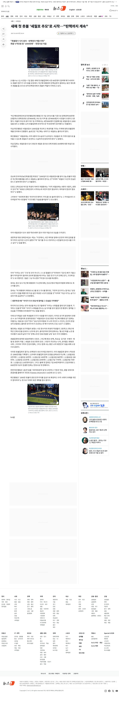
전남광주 (55, 618)
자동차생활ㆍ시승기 (45, 662)
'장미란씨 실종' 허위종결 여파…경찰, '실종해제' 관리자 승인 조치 (93, 96)
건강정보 (42, 650)
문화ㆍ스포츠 (82, 609)
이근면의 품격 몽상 (94, 438)
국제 (41, 596)
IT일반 (16, 643)
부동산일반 (4, 636)
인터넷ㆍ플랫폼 (18, 636)
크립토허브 (39, 10)
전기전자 (106, 604)
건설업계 (3, 646)
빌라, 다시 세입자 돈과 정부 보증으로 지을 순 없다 (98, 452)
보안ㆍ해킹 (17, 646)
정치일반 (3, 606)
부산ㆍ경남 (56, 623)
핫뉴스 (83, 268)
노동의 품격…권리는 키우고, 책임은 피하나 (97, 441)
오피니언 (84, 413)
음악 (54, 643)
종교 (41, 641)
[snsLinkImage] (105, 691)
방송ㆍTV (55, 639)
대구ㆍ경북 (56, 620)
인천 (54, 606)
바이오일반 (30, 643)
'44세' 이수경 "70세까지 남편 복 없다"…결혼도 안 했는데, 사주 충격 (99, 300)
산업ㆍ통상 (30, 604)
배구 (67, 646)
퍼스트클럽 (107, 650)
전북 (54, 616)
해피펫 (47, 10)
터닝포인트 (107, 646)
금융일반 (93, 600)
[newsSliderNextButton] (107, 64)
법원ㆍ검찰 (17, 602)
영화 (54, 641)
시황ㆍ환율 (94, 611)
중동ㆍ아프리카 (44, 609)
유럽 (41, 606)
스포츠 (83, 189)
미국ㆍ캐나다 (43, 602)
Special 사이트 (109, 633)
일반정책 (3, 639)
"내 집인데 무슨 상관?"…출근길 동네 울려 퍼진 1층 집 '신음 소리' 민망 (99, 283)
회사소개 (43, 673)
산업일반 (106, 600)
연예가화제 (56, 636)
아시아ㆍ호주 (43, 604)
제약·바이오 (30, 639)
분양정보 (3, 641)
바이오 (29, 633)
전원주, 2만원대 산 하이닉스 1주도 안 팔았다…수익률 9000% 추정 (99, 291)
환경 (15, 611)
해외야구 (68, 639)
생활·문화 (43, 633)
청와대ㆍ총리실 (5, 600)
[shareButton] (3, 29)
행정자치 (55, 600)
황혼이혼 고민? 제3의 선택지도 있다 (98, 431)
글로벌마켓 (94, 639)
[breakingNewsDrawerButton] (6, 6)
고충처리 (75, 673)
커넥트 (112, 6)
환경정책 (29, 613)
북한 (79, 596)
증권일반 (93, 609)
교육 (15, 604)
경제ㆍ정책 (30, 600)
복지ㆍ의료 (30, 636)
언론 (41, 648)
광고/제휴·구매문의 (54, 673)
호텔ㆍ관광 (107, 620)
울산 (54, 625)
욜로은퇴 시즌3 (93, 427)
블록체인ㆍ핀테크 (96, 616)
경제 (28, 596)
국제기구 (42, 618)
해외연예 (55, 646)
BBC (92, 636)
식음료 (106, 618)
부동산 (3, 633)
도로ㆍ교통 (43, 657)
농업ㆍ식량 (30, 611)
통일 (67, 602)
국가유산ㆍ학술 (44, 643)
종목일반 (68, 652)
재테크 (93, 613)
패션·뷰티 (107, 616)
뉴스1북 (106, 648)
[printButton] (3, 44)
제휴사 (93, 633)
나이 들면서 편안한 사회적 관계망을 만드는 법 (98, 421)
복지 (15, 606)
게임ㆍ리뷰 (17, 648)
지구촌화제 (43, 623)
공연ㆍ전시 (43, 636)
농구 (67, 648)
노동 (15, 609)
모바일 (16, 641)
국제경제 (42, 613)
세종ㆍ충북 (56, 611)
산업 (105, 596)
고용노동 (29, 609)
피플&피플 (43, 620)
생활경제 (106, 613)
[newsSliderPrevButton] (102, 64)
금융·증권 (94, 596)
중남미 (42, 611)
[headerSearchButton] (8, 6)
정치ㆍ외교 (81, 600)
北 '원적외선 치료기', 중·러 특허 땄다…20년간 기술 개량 (60, 2)
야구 (67, 636)
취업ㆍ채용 (107, 623)
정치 (2, 596)
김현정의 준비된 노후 (94, 417)
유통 (105, 611)
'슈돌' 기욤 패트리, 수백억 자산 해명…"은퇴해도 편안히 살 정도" (93, 87)
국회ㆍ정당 (4, 602)
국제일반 (42, 625)
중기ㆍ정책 (107, 609)
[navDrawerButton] (2, 6)
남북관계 (80, 611)
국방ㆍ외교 (69, 600)
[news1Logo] (9, 683)
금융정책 (93, 602)
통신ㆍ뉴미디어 (18, 639)
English (72, 10)
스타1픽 (106, 641)
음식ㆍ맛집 (43, 664)
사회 (12, 21)
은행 (92, 604)
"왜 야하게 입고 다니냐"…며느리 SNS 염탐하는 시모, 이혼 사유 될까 (99, 308)
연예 (82, 166)
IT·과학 (16, 633)
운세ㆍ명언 (43, 655)
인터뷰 (54, 648)
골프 (67, 650)
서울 (54, 602)
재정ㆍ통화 (30, 602)
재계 (105, 602)
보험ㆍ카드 (94, 606)
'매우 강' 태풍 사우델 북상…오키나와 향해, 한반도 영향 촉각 (93, 79)
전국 (54, 596)
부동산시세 (4, 643)
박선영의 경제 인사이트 (95, 448)
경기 (54, 604)
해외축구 (68, 643)
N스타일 (55, 650)
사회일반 (16, 620)
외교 (67, 596)
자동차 (106, 606)
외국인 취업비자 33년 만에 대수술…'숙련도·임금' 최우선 (24, 2)
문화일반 (42, 646)
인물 (15, 616)
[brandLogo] (59, 8)
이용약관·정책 (66, 673)
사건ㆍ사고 (17, 600)
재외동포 (68, 604)
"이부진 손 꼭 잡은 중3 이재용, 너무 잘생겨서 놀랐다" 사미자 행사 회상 (99, 274)
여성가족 (16, 618)
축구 (67, 641)
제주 (54, 627)
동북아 (42, 600)
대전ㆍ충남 (56, 613)
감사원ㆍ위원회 (5, 604)
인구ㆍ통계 (30, 606)
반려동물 (42, 659)
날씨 (15, 613)
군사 (79, 602)
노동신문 (79, 10)
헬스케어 (29, 641)
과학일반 (16, 650)
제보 (116, 6)
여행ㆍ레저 (43, 652)
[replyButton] (3, 34)
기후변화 (42, 616)
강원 (54, 609)
